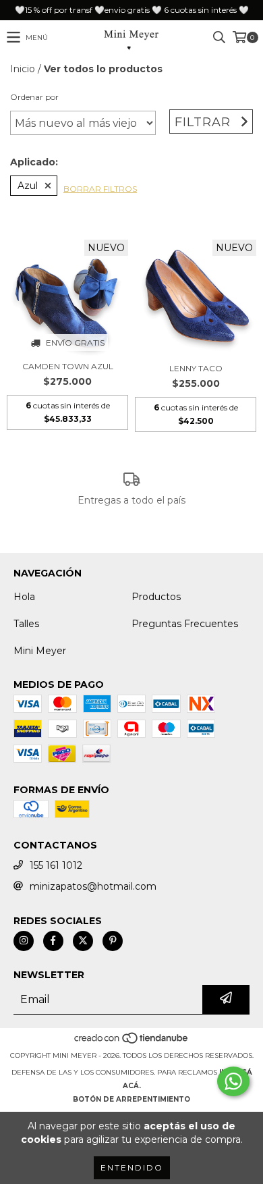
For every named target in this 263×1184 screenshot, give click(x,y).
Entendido (131, 1167)
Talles (26, 624)
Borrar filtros (100, 189)
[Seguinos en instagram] (23, 941)
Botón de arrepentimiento (131, 1099)
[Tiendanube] (132, 1042)
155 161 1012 (56, 865)
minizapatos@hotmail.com (93, 886)
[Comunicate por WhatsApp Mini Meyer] (233, 1081)
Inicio (22, 69)
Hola (24, 597)
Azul (28, 186)
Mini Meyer (39, 651)
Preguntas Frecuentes (185, 624)
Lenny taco (196, 368)
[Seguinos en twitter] (83, 941)
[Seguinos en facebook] (53, 941)
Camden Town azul (67, 366)
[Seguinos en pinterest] (113, 941)
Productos (156, 597)
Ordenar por (34, 97)
